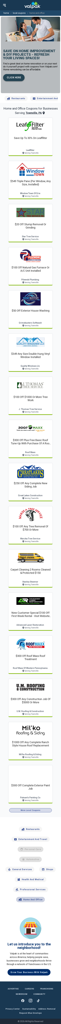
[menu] (4, 5)
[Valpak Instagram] (30, 1000)
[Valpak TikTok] (38, 1000)
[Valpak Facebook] (22, 1000)
